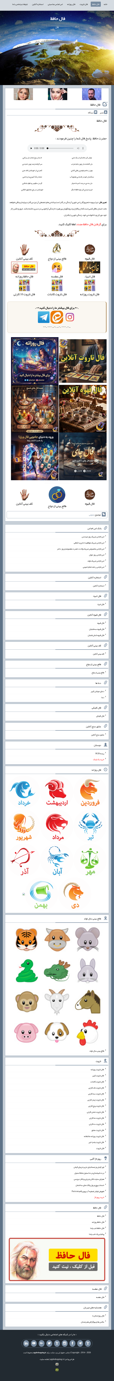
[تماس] (57, 1343)
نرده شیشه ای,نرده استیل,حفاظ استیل (89, 1173)
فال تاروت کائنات (97, 1082)
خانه (105, 4)
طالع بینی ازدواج (98, 672)
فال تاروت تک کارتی (96, 1087)
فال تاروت (84, 4)
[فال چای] (83, 457)
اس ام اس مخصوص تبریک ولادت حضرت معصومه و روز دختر (80, 549)
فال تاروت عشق (97, 1130)
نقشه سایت (44, 1359)
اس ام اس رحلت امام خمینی (93, 567)
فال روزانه (71, 4)
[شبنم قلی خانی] (23, 95)
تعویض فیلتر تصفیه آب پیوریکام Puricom (88, 1191)
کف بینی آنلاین (98, 654)
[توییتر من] (49, 1343)
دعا (102, 697)
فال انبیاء (100, 604)
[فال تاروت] (83, 362)
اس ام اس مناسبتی (55, 4)
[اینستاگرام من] (65, 1343)
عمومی (91, 515)
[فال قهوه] (83, 410)
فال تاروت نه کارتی (96, 1118)
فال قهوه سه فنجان (96, 629)
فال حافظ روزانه (98, 1222)
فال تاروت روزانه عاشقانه (94, 1136)
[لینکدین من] (26, 1343)
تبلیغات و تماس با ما (20, 4)
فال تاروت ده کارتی (96, 1124)
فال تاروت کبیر (98, 1075)
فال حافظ (95, 4)
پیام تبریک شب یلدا (96, 1234)
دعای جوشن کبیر (97, 691)
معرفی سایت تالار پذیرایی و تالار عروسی (89, 1179)
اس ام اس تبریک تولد (95, 561)
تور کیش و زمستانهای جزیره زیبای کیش (89, 1167)
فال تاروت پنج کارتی (96, 1106)
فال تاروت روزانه (97, 1069)
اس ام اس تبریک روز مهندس (93, 536)
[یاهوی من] (88, 1343)
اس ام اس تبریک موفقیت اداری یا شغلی (89, 543)
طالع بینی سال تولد (96, 1051)
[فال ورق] (35, 457)
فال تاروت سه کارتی (96, 1094)
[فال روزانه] (35, 362)
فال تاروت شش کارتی (95, 1112)
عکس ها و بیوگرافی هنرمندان (92, 1322)
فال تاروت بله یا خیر (96, 1142)
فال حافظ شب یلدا (97, 1228)
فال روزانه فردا (98, 1316)
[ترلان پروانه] (57, 95)
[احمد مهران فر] (91, 95)
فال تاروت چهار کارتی (95, 1100)
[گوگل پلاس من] (42, 1343)
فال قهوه (100, 623)
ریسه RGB (99, 753)
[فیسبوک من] (72, 1343)
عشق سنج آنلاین (97, 735)
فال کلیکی (100, 716)
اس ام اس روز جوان (96, 555)
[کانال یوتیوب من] (34, 1343)
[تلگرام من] (80, 1343)
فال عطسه (100, 1297)
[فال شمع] (35, 410)
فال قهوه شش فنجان (96, 635)
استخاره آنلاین (37, 4)
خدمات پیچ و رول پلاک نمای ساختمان (90, 1185)
